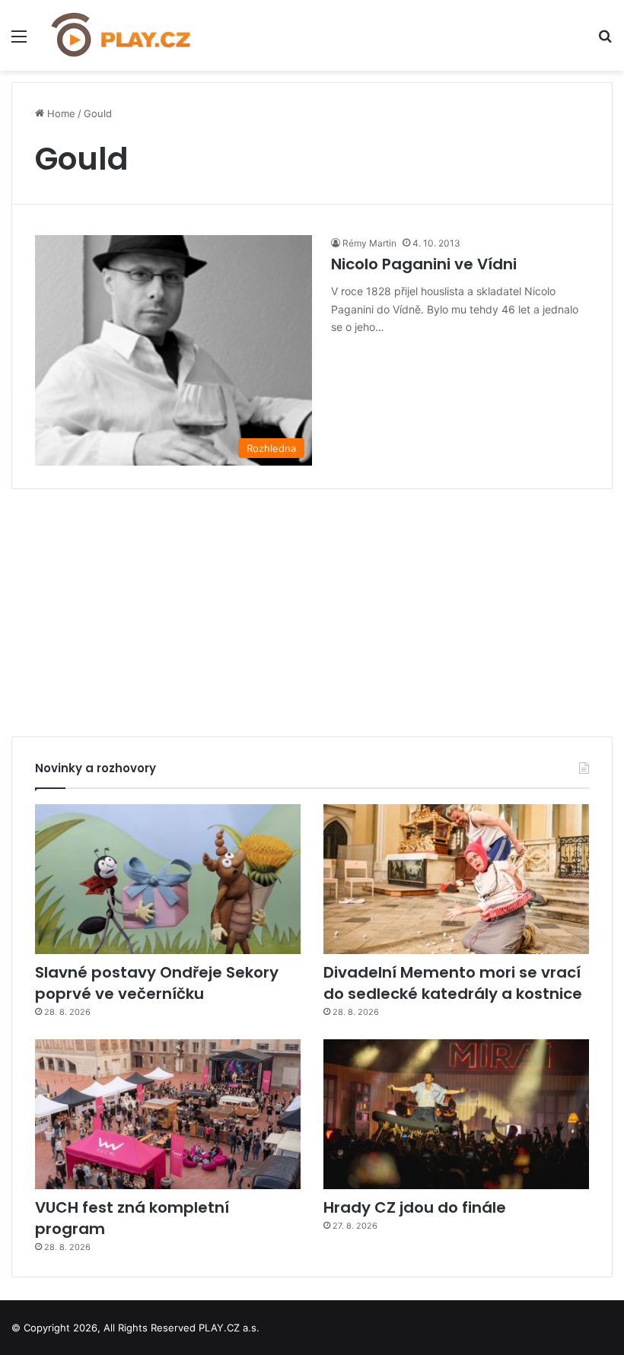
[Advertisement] (312, 607)
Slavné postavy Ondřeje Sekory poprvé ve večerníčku (157, 983)
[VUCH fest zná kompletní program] (168, 1114)
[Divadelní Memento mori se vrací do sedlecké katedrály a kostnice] (456, 879)
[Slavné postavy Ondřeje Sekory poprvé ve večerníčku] (168, 879)
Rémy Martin (369, 243)
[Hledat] (605, 41)
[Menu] (19, 41)
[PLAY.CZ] (121, 35)
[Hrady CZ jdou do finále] (456, 1114)
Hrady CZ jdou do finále (414, 1207)
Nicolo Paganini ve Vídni (424, 264)
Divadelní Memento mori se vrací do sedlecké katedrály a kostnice (452, 983)
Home (59, 113)
